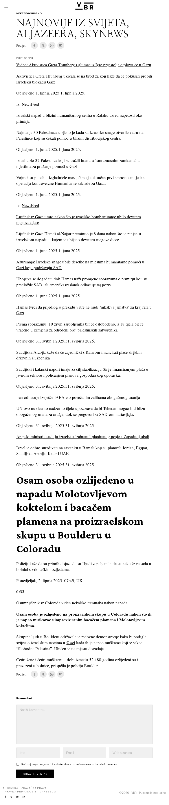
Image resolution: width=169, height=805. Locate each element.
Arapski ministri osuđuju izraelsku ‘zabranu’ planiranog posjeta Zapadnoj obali (82, 436)
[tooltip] (34, 45)
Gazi (70, 643)
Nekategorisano (29, 13)
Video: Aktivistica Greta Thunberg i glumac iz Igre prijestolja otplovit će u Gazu (83, 64)
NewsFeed (30, 104)
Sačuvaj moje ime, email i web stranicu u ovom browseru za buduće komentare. (69, 764)
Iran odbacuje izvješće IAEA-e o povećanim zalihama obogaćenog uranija (78, 397)
